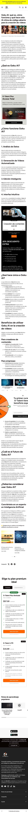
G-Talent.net (4, 517)
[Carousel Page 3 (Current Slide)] (14, 556)
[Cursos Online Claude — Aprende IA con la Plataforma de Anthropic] (7, 705)
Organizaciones (19, 587)
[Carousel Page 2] (13, 556)
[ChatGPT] (19, 705)
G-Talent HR (14, 745)
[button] (25, 7)
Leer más (3, 551)
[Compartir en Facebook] (11, 564)
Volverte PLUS (14, 122)
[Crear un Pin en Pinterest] (14, 564)
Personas (7, 587)
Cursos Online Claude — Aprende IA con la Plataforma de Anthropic (7, 712)
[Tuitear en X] (8, 564)
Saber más (14, 236)
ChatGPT (20, 710)
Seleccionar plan (14, 631)
